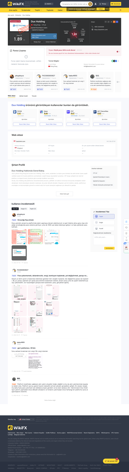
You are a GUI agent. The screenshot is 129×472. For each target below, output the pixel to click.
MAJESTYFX (21, 468)
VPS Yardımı (115, 433)
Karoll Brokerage (95, 468)
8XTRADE (41, 465)
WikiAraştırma (105, 433)
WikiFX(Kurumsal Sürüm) (74, 433)
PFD (58, 468)
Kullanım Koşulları (39, 433)
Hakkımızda (11, 433)
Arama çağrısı (61, 433)
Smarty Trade (107, 465)
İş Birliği (10, 434)
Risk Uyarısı (28, 433)
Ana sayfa (11, 15)
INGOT (60, 465)
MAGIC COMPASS (41, 468)
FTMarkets (65, 468)
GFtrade (52, 468)
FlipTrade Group (82, 465)
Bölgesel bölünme (19, 434)
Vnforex (73, 468)
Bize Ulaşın (20, 433)
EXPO (98, 433)
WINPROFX (11, 465)
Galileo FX (33, 465)
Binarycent (30, 468)
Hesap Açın (37, 42)
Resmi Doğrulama (89, 433)
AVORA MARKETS (69, 465)
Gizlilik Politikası (50, 433)
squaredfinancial (22, 465)
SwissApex (11, 468)
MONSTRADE (51, 465)
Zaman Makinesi (51, 42)
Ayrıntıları (24, 119)
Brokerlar (18, 15)
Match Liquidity (83, 468)
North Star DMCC (95, 465)
